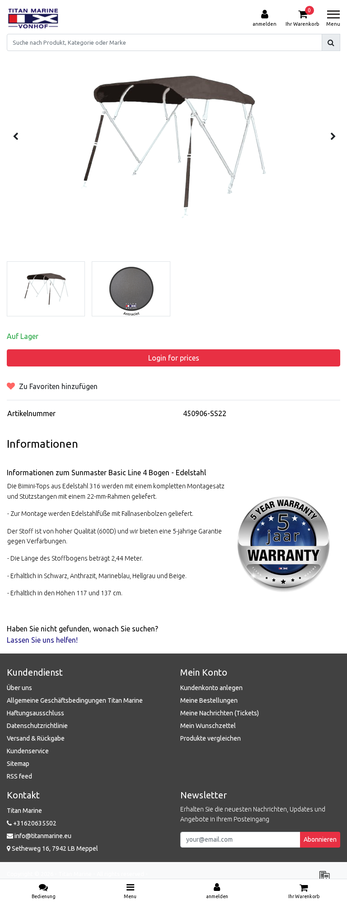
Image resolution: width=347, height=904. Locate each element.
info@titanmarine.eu (42, 835)
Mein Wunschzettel (208, 725)
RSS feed (19, 776)
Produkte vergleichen (210, 738)
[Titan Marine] (33, 18)
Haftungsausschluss (35, 713)
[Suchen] (331, 42)
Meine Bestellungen (209, 700)
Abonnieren (320, 839)
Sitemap (18, 763)
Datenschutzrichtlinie (37, 725)
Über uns (19, 687)
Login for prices (173, 358)
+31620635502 (34, 823)
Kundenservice (28, 751)
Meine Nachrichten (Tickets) (219, 713)
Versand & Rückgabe (36, 738)
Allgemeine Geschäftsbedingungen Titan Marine (75, 700)
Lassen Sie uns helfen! (42, 640)
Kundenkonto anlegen (211, 687)
